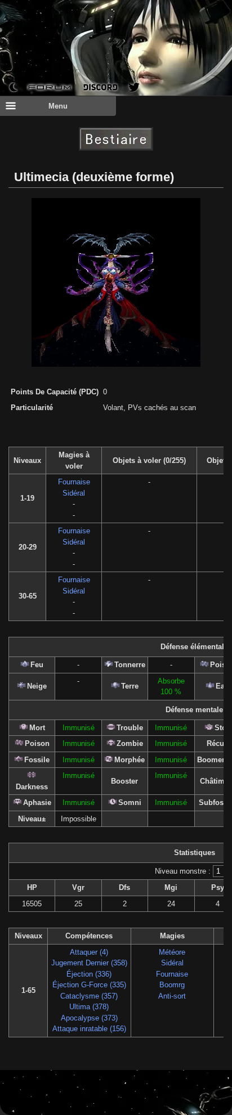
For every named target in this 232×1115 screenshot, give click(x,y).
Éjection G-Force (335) (89, 985)
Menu (58, 106)
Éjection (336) (88, 974)
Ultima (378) (89, 1006)
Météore (172, 952)
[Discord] (101, 87)
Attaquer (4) (89, 952)
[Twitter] (134, 87)
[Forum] (50, 87)
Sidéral (74, 493)
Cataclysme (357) (89, 996)
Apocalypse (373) (89, 1018)
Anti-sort (172, 996)
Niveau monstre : (183, 871)
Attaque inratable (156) (89, 1028)
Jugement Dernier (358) (89, 963)
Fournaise (74, 482)
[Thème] (13, 87)
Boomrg (172, 985)
